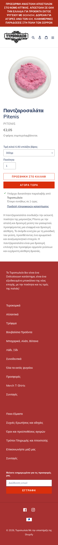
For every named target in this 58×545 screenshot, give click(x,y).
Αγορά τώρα (29, 185)
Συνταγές (11, 394)
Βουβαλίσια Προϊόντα (19, 332)
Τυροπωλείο (21, 530)
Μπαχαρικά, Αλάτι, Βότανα (22, 341)
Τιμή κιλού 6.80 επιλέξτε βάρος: (20, 146)
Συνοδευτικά (13, 359)
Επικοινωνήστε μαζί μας (21, 449)
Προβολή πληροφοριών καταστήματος (28, 206)
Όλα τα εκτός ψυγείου (19, 368)
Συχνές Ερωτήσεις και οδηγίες (24, 422)
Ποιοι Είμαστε (14, 414)
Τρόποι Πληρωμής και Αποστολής (27, 440)
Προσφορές (13, 376)
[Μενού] (52, 37)
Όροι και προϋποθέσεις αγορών (25, 431)
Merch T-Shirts (15, 385)
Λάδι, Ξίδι (12, 350)
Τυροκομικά (13, 305)
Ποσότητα (8, 159)
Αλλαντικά (12, 314)
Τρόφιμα (11, 323)
